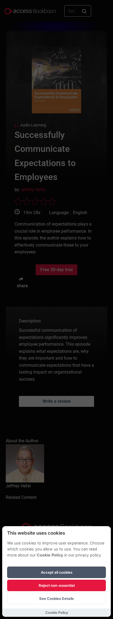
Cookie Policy (50, 555)
